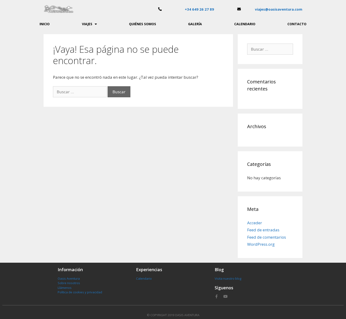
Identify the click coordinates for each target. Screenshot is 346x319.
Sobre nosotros (69, 283)
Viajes (87, 24)
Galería (195, 24)
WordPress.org (261, 244)
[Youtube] (225, 296)
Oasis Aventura (69, 278)
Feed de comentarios (266, 237)
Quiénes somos (142, 24)
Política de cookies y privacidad (80, 292)
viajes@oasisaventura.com (278, 9)
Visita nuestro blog (228, 278)
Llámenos (65, 288)
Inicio (45, 24)
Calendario (244, 24)
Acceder (254, 222)
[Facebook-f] (216, 296)
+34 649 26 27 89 (199, 9)
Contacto (296, 24)
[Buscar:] (80, 91)
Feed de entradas (263, 230)
